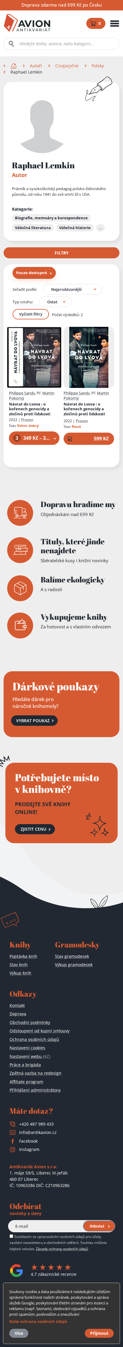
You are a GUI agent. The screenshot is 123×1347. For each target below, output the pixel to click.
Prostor (27, 419)
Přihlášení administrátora (35, 1090)
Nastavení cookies (27, 1048)
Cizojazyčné (67, 66)
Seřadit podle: (25, 289)
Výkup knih (20, 973)
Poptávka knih (23, 956)
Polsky (98, 66)
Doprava (18, 1014)
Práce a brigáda (25, 1065)
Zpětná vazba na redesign (35, 1073)
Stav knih (19, 964)
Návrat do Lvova (29, 409)
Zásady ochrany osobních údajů (62, 1248)
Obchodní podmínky (30, 1022)
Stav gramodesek (72, 956)
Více (19, 1333)
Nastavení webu (30, 1056)
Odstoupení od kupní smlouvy (40, 1031)
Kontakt (17, 1005)
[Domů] (14, 66)
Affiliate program (26, 1082)
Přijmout (99, 1333)
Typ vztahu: (23, 301)
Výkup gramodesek (74, 964)
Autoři (36, 66)
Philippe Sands (22, 393)
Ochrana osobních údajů (34, 1039)
